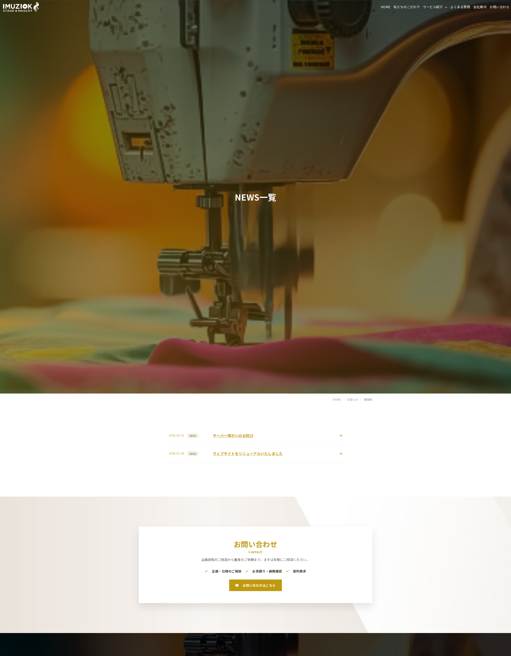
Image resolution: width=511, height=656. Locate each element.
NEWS (193, 435)
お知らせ (352, 400)
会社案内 (479, 6)
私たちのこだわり (407, 6)
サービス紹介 (433, 6)
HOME (385, 6)
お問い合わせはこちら (259, 585)
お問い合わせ (499, 6)
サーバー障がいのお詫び (233, 435)
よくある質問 (460, 6)
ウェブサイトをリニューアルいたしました (248, 453)
